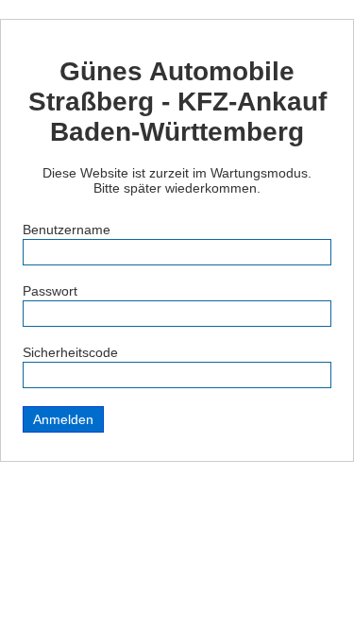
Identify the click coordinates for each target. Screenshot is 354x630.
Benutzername (66, 229)
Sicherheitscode (70, 352)
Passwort (50, 290)
